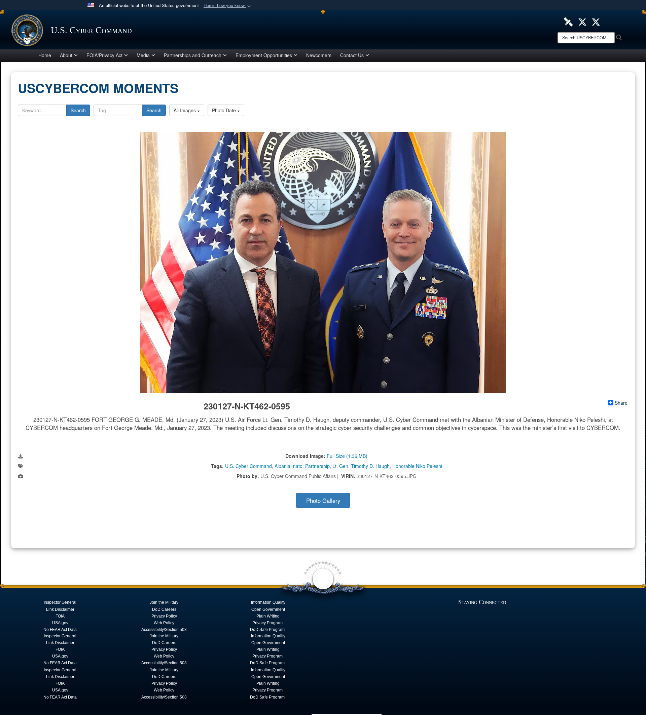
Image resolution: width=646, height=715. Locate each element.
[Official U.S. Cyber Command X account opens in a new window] (582, 21)
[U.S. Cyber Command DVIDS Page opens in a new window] (568, 21)
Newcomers (318, 55)
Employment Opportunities (264, 55)
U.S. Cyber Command (248, 466)
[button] (228, 5)
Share (621, 402)
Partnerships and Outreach (192, 55)
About (66, 55)
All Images (185, 110)
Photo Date (224, 110)
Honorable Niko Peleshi (417, 466)
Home (44, 55)
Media (143, 55)
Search (78, 110)
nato (297, 466)
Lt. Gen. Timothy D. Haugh (361, 466)
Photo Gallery (323, 500)
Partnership (317, 466)
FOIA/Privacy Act (104, 55)
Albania (282, 466)
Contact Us (352, 55)
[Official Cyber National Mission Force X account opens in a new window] (595, 21)
